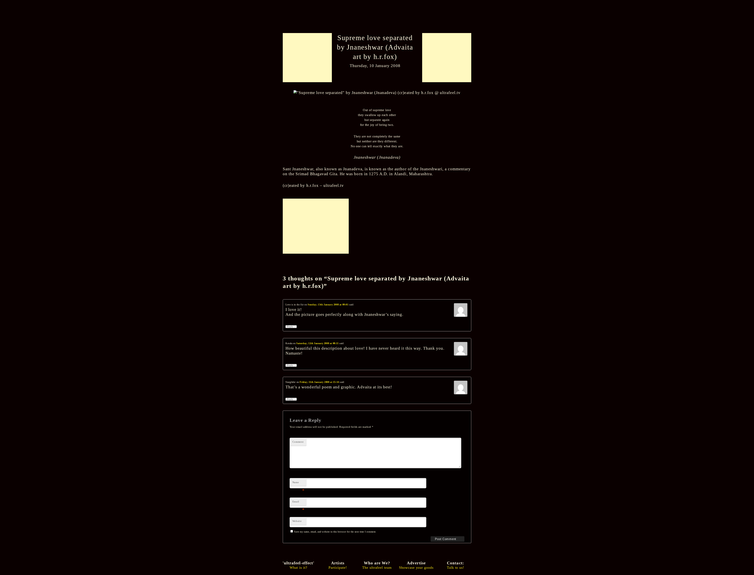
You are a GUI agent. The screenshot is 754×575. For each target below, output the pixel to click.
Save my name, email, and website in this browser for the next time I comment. (335, 531)
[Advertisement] (308, 57)
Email (298, 502)
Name (298, 483)
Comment (298, 441)
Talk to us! (455, 565)
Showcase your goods (416, 565)
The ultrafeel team (377, 565)
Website (297, 521)
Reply (291, 326)
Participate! (338, 565)
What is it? (298, 565)
